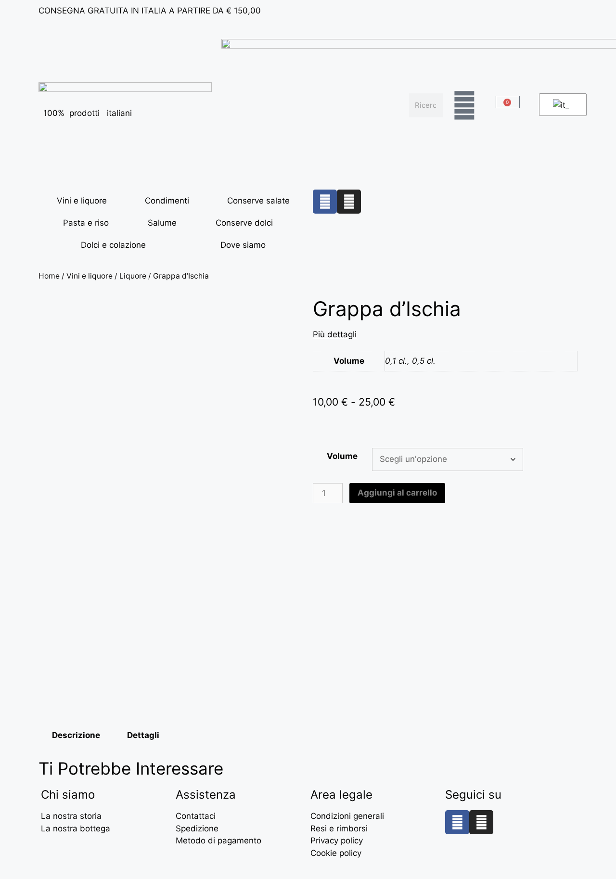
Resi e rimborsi (339, 828)
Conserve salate (258, 200)
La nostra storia (71, 816)
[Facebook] (325, 202)
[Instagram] (349, 202)
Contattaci (196, 816)
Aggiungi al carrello (397, 492)
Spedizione (197, 828)
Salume (162, 223)
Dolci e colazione (113, 245)
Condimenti (167, 200)
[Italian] (561, 105)
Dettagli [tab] (143, 735)
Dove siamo (243, 245)
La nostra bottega (75, 828)
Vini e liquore (82, 200)
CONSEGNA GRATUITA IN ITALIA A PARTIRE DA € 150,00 (149, 10)
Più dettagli (335, 334)
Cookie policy (335, 853)
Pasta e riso (86, 223)
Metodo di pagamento (218, 840)
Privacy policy (336, 840)
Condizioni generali (347, 816)
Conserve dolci (244, 223)
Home (49, 275)
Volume (342, 456)
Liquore (132, 275)
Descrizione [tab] (76, 735)
